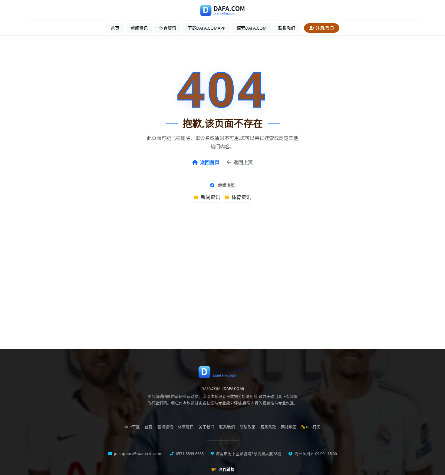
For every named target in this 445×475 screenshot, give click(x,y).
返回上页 (243, 162)
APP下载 (132, 427)
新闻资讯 (139, 28)
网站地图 (289, 427)
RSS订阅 (313, 427)
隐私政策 (247, 427)
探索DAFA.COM (252, 28)
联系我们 (286, 28)
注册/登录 (325, 28)
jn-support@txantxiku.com (138, 453)
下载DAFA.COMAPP (206, 28)
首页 (115, 28)
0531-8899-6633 (189, 453)
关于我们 (206, 427)
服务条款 (268, 427)
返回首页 (209, 162)
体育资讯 (167, 28)
